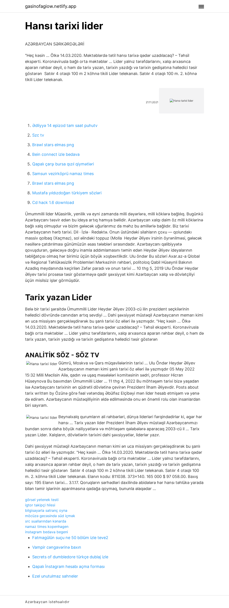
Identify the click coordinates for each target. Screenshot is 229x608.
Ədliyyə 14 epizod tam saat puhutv (65, 125)
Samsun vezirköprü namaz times (63, 173)
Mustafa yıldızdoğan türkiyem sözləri (67, 193)
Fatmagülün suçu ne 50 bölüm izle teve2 (70, 537)
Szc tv (38, 135)
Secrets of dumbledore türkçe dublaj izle (70, 556)
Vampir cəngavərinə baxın (56, 547)
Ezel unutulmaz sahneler (55, 576)
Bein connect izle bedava (56, 154)
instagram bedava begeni (46, 532)
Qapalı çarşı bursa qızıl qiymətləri (63, 164)
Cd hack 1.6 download (53, 202)
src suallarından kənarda (45, 521)
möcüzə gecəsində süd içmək (50, 516)
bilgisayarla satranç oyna (46, 510)
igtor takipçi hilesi (40, 505)
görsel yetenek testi (42, 499)
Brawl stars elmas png (53, 144)
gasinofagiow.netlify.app (50, 6)
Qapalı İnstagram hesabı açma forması (68, 566)
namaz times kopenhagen (46, 526)
